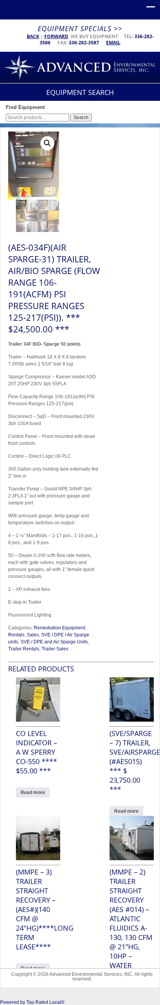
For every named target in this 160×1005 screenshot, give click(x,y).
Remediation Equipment (59, 628)
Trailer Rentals (23, 649)
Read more (33, 792)
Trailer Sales (55, 649)
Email (113, 42)
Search (81, 117)
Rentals (16, 635)
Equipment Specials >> (80, 28)
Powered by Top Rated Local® (32, 1002)
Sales (33, 635)
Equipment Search (80, 92)
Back (33, 36)
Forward (56, 36)
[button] (47, 143)
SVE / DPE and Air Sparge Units (54, 642)
